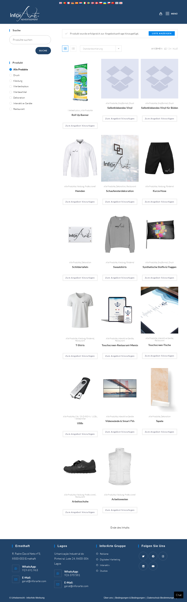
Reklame (104, 553)
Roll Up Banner (80, 114)
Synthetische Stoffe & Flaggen (159, 266)
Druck (131, 103)
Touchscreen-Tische (159, 345)
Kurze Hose (159, 190)
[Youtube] (153, 566)
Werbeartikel (80, 418)
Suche (43, 50)
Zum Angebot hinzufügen (80, 125)
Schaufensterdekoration (120, 190)
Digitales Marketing (110, 559)
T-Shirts (80, 345)
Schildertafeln (80, 266)
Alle (175, 48)
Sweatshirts (120, 266)
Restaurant (131, 186)
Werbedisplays (74, 110)
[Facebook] (153, 556)
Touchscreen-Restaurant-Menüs (120, 345)
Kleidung (80, 186)
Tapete (159, 421)
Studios (104, 570)
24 (169, 48)
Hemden (80, 190)
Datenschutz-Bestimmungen (161, 598)
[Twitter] (143, 556)
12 (165, 48)
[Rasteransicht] (65, 49)
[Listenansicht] (73, 49)
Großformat (123, 103)
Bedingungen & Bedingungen (130, 598)
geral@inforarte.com (34, 581)
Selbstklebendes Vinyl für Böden (159, 107)
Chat (179, 595)
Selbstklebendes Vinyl (119, 107)
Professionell (90, 186)
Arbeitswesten (120, 499)
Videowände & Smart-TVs (119, 421)
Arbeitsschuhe (80, 501)
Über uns (108, 598)
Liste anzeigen (161, 33)
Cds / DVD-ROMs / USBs (86, 416)
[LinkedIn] (143, 566)
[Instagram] (163, 556)
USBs (80, 423)
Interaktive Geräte (125, 338)
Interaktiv (105, 565)
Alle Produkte (87, 110)
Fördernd (170, 186)
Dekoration (121, 186)
